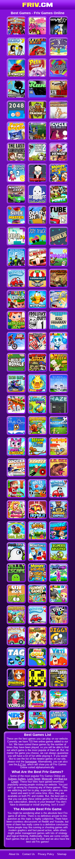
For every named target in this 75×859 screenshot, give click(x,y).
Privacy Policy (46, 854)
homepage (31, 761)
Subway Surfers (17, 778)
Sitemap (61, 854)
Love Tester (33, 778)
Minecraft (47, 778)
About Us (14, 854)
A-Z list (22, 764)
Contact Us (28, 854)
